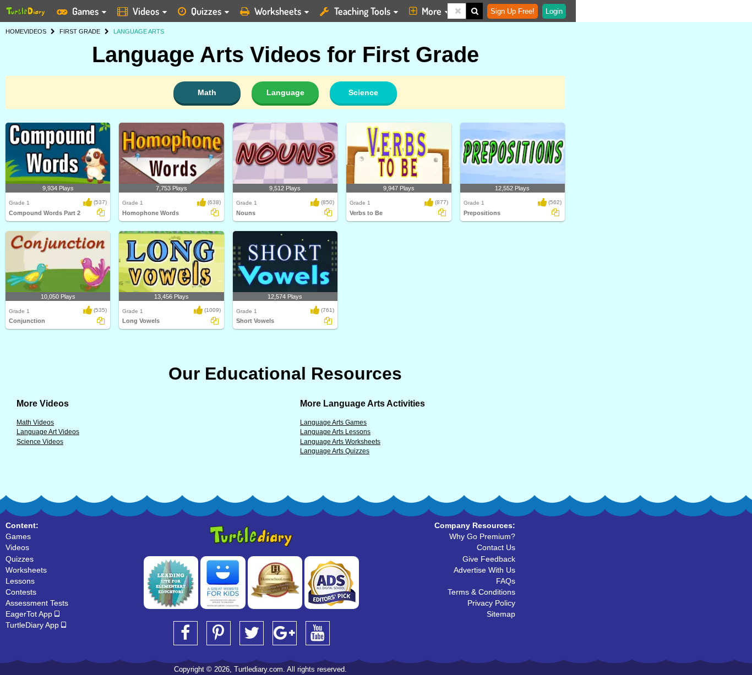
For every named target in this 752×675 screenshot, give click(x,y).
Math (207, 92)
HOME (15, 31)
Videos (145, 11)
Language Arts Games (333, 422)
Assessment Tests (37, 603)
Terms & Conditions (481, 592)
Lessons (20, 581)
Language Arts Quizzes (334, 451)
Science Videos (40, 442)
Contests (21, 592)
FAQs (505, 581)
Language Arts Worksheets (340, 442)
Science (363, 92)
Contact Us (496, 547)
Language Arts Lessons (335, 432)
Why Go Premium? (482, 536)
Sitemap (501, 614)
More (431, 11)
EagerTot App (30, 614)
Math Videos (35, 422)
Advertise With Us (484, 570)
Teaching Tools (362, 11)
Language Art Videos (48, 432)
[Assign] (101, 212)
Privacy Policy (491, 603)
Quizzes (206, 11)
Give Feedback (488, 559)
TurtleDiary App (33, 625)
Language (285, 92)
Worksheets (277, 11)
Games (85, 11)
